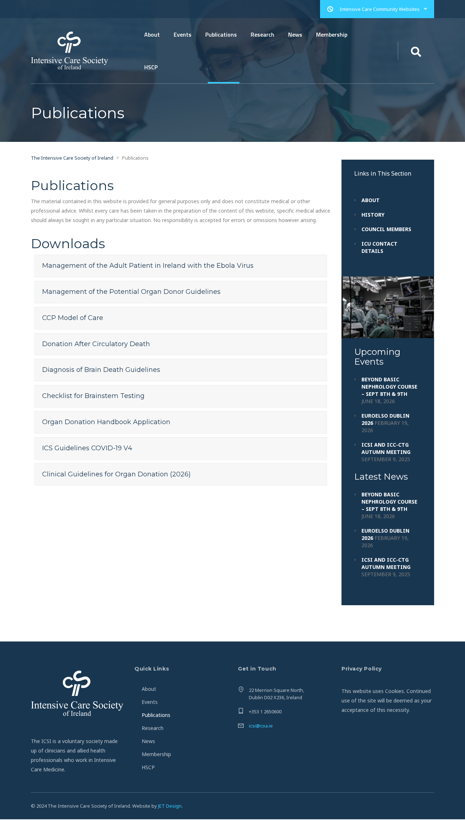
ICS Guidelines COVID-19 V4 (87, 448)
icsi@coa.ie (261, 725)
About (152, 34)
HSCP (151, 67)
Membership (331, 34)
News (295, 34)
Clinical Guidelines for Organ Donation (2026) (116, 474)
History (372, 214)
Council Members (386, 229)
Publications (221, 34)
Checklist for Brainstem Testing (93, 396)
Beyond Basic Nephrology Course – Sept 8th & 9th (389, 386)
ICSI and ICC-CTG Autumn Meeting (386, 448)
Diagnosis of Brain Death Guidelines (101, 370)
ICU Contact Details (379, 247)
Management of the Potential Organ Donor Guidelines (131, 292)
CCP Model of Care (72, 318)
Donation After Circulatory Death (96, 344)
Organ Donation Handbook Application (106, 422)
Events (182, 34)
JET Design (170, 806)
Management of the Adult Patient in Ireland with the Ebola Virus (148, 266)
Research (262, 34)
